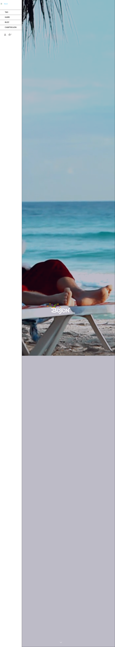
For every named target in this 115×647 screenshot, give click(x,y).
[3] (61, 642)
